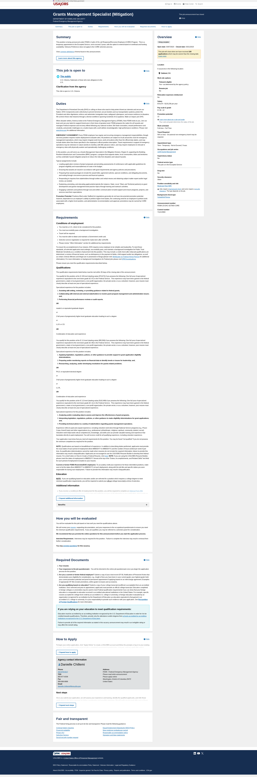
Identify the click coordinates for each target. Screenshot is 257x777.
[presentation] (179, 73)
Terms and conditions (138, 770)
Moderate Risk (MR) (164, 186)
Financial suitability (63, 730)
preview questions (70, 546)
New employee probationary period (115, 730)
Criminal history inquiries (65, 728)
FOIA (76, 770)
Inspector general (84, 770)
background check (175, 189)
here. (106, 456)
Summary (59, 27)
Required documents (148, 27)
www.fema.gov (61, 130)
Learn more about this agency (70, 58)
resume (73, 527)
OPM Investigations (129, 259)
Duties (90, 27)
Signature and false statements (114, 735)
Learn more (162, 56)
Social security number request (67, 737)
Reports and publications (122, 770)
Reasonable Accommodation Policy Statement (84, 765)
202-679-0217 (63, 672)
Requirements (103, 27)
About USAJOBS (58, 770)
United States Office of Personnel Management (80, 758)
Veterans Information (107, 765)
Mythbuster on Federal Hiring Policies (126, 257)
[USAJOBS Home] (61, 4)
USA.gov (149, 770)
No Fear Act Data (97, 770)
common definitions (67, 52)
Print (183, 18)
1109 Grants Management (166, 152)
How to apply (166, 27)
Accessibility (69, 770)
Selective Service (62, 735)
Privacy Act (60, 733)
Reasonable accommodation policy (115, 733)
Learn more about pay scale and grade (172, 119)
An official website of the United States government (69, 1)
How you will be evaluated (124, 27)
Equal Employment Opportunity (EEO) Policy (119, 728)
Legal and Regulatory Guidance (125, 765)
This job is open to (75, 27)
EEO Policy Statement (60, 765)
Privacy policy (108, 770)
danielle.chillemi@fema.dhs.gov (69, 686)
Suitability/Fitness (163, 197)
